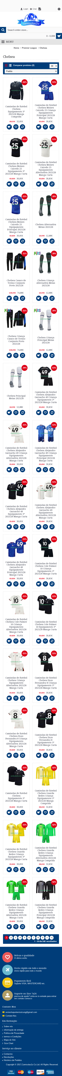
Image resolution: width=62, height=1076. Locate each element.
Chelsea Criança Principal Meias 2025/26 (45, 340)
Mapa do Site (9, 1040)
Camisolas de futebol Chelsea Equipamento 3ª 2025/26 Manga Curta (16, 797)
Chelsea (43, 48)
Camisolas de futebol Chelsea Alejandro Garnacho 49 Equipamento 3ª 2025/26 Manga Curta (16, 511)
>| (52, 937)
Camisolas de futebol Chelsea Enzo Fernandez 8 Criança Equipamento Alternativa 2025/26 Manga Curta (16, 739)
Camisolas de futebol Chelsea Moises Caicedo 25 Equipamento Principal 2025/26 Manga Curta (16, 225)
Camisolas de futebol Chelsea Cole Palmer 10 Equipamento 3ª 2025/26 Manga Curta (46, 626)
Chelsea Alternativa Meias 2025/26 (45, 225)
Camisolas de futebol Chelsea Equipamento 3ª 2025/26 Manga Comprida (16, 111)
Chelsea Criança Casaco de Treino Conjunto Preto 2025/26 (16, 340)
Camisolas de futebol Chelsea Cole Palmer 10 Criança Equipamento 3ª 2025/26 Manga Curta (46, 568)
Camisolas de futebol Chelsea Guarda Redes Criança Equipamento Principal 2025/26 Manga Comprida (46, 911)
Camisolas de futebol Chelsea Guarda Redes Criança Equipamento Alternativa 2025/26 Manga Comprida (46, 854)
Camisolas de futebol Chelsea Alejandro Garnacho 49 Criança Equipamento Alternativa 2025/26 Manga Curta (16, 454)
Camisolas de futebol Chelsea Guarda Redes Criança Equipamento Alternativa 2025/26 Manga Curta (16, 911)
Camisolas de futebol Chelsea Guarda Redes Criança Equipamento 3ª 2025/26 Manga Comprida (46, 797)
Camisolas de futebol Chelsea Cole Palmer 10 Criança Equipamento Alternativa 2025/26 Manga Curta (16, 625)
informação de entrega (13, 1030)
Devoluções (9, 1057)
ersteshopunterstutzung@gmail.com (21, 1012)
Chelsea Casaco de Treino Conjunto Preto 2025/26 (16, 283)
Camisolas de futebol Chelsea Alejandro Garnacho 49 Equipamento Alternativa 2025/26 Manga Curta (46, 511)
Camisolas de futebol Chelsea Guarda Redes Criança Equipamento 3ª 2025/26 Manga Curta (16, 854)
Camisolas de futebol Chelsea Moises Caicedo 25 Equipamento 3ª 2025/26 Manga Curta (16, 168)
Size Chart (8, 1043)
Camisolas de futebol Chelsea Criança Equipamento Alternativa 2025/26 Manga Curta (16, 683)
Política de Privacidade (14, 1033)
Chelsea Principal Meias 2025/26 (16, 397)
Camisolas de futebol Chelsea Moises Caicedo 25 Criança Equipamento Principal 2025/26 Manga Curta (46, 111)
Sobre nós (8, 1026)
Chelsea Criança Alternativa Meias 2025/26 (45, 283)
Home (16, 48)
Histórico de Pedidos (13, 1060)
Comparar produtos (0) (23, 65)
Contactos (8, 1054)
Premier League (29, 48)
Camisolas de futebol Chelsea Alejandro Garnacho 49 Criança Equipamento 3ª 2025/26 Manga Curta (46, 397)
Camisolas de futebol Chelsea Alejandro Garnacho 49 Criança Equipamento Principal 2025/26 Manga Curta (46, 454)
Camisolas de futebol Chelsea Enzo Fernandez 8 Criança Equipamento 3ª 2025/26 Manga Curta (46, 683)
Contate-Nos (11, 1016)
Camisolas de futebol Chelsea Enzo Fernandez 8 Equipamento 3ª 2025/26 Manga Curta (46, 740)
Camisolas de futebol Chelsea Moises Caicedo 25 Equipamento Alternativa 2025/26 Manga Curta (46, 168)
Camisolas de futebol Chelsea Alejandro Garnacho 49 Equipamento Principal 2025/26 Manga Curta (16, 568)
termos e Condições (12, 1036)
